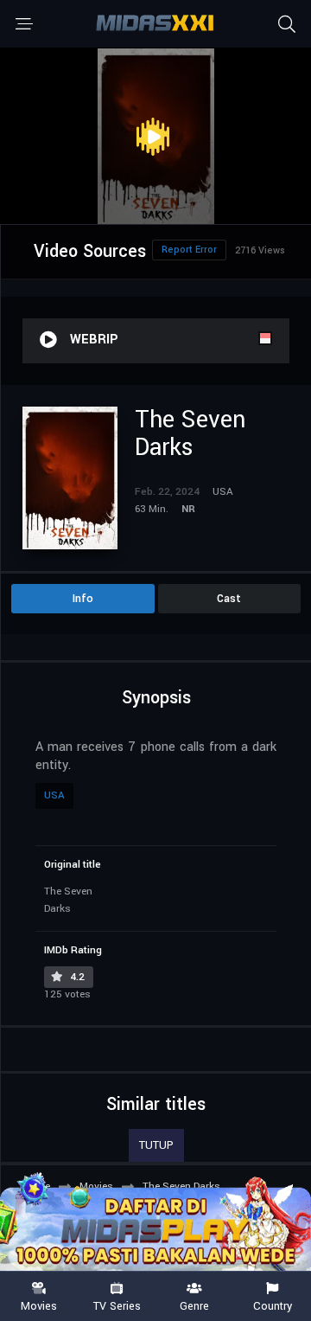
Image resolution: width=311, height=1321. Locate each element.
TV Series (117, 1305)
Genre (194, 1305)
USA (54, 795)
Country (272, 1305)
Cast (229, 598)
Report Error (189, 249)
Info (83, 598)
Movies (39, 1305)
